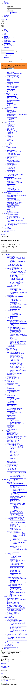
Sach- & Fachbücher (12, 87)
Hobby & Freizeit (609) (12, 531)
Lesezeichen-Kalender (12, 160)
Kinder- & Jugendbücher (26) (14, 610)
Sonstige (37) (13, 413)
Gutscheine (6, 47)
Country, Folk (10, 126)
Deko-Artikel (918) (14, 487)
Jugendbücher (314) (15, 309)
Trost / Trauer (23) (14, 285)
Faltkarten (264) (14, 559)
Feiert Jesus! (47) (14, 313)
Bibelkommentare (11, 96)
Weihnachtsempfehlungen (10, 41)
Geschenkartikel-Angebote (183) (15, 609)
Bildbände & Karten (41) (13, 602)
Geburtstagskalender (12, 156)
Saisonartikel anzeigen (12, 214)
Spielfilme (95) (10, 392)
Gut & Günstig (7, 38)
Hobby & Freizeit (11, 184)
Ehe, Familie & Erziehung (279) (18, 272)
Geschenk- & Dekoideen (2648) (15, 483)
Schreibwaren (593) (12, 585)
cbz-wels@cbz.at (8, 660)
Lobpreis (9, 138)
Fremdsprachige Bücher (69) (14, 267)
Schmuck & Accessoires (13, 186)
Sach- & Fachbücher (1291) (14, 327)
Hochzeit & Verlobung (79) (16, 563)
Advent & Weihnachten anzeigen (18, 622)
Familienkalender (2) (12, 437)
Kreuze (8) (12, 501)
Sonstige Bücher (11, 89)
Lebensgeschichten (11, 207)
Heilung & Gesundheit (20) (16, 279)
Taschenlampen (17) (15, 514)
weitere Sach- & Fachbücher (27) (18, 341)
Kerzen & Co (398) (15, 500)
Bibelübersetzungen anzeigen (17, 353)
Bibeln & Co (7, 31)
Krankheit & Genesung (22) (17, 566)
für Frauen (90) (13, 275)
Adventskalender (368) (15, 627)
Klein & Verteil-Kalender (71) (14, 443)
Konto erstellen (13, 12)
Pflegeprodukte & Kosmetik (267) (18, 541)
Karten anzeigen (14, 554)
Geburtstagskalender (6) (13, 440)
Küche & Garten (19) (15, 332)
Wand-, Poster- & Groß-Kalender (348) (16, 471)
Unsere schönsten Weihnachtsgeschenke (17, 223)
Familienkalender (11, 153)
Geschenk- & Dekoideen (13, 181)
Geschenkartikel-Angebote (13, 203)
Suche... (3, 53)
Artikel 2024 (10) (14, 454)
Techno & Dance (11, 143)
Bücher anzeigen (11, 72)
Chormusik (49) (11, 397)
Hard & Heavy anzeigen (16, 406)
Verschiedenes (7, 44)
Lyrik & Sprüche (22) (15, 325)
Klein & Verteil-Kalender (13, 158)
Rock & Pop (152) (11, 426)
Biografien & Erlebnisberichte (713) (15, 257)
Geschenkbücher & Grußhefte (14, 182)
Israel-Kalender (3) (11, 441)
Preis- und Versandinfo (6, 666)
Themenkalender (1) (12, 468)
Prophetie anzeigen (14, 318)
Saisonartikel (7, 40)
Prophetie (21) (10, 317)
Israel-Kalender (10, 157)
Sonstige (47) (13, 401)
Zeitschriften (10, 90)
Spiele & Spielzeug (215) (16, 546)
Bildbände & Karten (12, 196)
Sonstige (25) (10, 616)
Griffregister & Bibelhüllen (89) (14, 373)
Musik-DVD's (10, 115)
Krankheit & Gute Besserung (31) (18, 527)
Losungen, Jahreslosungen (13, 161)
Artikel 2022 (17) (14, 453)
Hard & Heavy (10, 129)
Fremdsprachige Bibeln (12, 98)
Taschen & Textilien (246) (16, 513)
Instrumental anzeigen (15, 412)
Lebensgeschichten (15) (13, 613)
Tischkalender (10, 172)
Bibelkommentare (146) (13, 351)
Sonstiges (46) (13, 629)
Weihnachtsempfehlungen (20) (11, 642)
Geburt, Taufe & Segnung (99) (17, 522)
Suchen (4, 250)
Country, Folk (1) (11, 402)
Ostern (8, 221)
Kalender (6, 36)
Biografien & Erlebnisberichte (14, 73)
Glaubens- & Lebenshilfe (13, 77)
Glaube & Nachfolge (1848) (17, 278)
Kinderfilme (10, 112)
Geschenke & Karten (9, 37)
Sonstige (9, 142)
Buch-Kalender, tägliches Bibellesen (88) (17, 436)
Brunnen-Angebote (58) (13, 603)
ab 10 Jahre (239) (14, 303)
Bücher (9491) (7, 254)
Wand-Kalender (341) (15, 476)
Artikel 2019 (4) (14, 450)
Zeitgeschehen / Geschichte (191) (18, 344)
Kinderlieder (10, 133)
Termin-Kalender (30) (12, 466)
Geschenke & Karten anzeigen (14, 178)
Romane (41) (10, 615)
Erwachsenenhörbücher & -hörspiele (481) (16, 290)
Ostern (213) (10, 638)
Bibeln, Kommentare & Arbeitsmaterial (16, 195)
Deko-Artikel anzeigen (18, 489)
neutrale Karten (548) (15, 570)
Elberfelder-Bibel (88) (15, 356)
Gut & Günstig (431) (9, 596)
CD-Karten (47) (14, 557)
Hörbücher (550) (11, 286)
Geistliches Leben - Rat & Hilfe (14, 202)
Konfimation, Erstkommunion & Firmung (17, 219)
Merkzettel (6, 15)
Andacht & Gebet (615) (16, 271)
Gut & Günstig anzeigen (13, 193)
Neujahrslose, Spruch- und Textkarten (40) (16, 568)
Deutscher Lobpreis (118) (16, 422)
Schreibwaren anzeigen (15, 587)
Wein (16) (15, 510)
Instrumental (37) (11, 411)
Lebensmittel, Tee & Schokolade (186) (18, 508)
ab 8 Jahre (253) (14, 302)
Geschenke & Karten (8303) (11, 479)
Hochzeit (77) (13, 525)
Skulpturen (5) (16, 490)
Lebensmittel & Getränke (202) (17, 503)
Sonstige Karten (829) (15, 573)
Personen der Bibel (11, 104)
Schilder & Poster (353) (16, 511)
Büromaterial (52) (14, 588)
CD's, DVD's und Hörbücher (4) (15, 605)
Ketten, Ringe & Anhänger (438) (18, 582)
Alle (5, 29)
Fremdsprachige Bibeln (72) (14, 369)
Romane (9, 209)
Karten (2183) (10, 553)
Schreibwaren (10, 188)
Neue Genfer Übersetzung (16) (17, 363)
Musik (5, 34)
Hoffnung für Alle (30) (15, 359)
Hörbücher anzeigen (15, 288)
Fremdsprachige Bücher (13, 76)
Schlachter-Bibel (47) (15, 366)
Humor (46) (10, 295)
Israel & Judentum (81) (15, 331)
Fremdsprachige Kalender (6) (14, 439)
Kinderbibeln (10, 103)
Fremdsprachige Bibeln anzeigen (18, 370)
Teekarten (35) (13, 574)
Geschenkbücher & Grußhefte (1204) (16, 518)
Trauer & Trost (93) (15, 575)
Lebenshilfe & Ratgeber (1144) (17, 281)
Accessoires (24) (14, 580)
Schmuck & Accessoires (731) (14, 577)
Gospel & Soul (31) (11, 404)
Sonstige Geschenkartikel (13, 189)
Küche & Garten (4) (12, 612)
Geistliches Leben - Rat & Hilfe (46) (16, 608)
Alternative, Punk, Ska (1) (16, 408)
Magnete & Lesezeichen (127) (17, 534)
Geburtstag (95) (14, 524)
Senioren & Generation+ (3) (17, 282)
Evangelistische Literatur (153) (17, 274)
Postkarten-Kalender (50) (13, 462)
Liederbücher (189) (11, 310)
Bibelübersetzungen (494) (13, 352)
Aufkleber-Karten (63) (15, 556)
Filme (5, 33)
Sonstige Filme (10, 118)
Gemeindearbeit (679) (15, 330)
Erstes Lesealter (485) (15, 307)
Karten (8, 185)
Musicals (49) (10, 425)
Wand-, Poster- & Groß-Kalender (15, 174)
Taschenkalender (11, 168)
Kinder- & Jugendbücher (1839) (15, 296)
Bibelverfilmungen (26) (12, 383)
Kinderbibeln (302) (11, 376)
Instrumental (10, 132)
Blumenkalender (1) (12, 434)
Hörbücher (9, 79)
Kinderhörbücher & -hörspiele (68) (18, 292)
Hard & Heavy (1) (11, 405)
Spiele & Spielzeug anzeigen (20, 547)
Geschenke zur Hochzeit (10, 45)
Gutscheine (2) (7, 648)
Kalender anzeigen (11, 147)
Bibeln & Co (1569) (9, 348)
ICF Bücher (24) (8, 644)
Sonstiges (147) (14, 316)
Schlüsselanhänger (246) (16, 584)
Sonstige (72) (13, 371)
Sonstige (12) (10, 427)
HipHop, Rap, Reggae (12, 131)
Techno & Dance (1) (12, 429)
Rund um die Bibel (11, 105)
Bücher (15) (13, 458)
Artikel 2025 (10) (14, 455)
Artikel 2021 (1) (14, 451)
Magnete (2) (16, 539)
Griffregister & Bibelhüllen (13, 100)
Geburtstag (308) (14, 561)
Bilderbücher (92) (14, 306)
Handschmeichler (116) (15, 497)
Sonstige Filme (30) (11, 391)
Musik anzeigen (11, 124)
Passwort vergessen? (15, 13)
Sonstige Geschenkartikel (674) (14, 595)
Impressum (3, 663)
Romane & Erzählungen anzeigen (18, 321)
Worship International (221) (16, 423)
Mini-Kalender (10, 163)
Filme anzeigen (10, 110)
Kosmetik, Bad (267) (18, 545)
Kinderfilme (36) (11, 384)
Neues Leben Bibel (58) (16, 365)
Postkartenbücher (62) (15, 571)
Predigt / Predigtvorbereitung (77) (18, 334)
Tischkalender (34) (11, 469)
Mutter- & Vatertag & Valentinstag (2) (16, 637)
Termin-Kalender (11, 170)
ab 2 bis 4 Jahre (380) (15, 300)
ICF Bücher (7, 43)
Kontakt (6, 2)
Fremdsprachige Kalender (13, 154)
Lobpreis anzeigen (14, 420)
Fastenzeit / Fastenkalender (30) (14, 633)
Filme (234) (6, 380)
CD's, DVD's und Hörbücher (14, 199)
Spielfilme (9, 119)
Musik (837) (7, 394)
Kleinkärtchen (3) (14, 564)
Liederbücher (10, 83)
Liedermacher (10, 136)
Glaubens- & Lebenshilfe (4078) (15, 268)
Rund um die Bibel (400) (13, 378)
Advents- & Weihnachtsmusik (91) (18, 626)
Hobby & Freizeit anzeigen (16, 532)
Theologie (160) (14, 339)
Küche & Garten (11, 206)
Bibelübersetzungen (12, 97)
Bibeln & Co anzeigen (12, 94)
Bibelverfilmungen (11, 111)
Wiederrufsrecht (4, 667)
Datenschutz (4, 665)
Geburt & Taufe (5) (14, 494)
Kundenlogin (7, 3)
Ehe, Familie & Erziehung (13, 200)
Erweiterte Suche (10, 53)
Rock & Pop (10, 140)
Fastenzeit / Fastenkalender (13, 217)
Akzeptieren (11, 68)
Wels (2, 673)
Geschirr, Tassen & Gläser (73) (17, 496)
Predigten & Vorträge (12, 117)
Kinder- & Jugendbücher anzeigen (18, 297)
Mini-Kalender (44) (11, 459)
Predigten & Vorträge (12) (13, 390)
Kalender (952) (7, 430)
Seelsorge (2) (13, 338)
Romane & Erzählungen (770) (14, 320)
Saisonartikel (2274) (9, 617)
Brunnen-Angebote (11, 198)
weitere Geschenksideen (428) (17, 517)
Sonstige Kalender (11, 167)
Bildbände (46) (10, 482)
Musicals (9, 139)
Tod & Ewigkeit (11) (15, 283)
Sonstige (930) (13, 528)
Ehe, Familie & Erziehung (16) (14, 606)
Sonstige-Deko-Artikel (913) (20, 492)
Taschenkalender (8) (12, 465)
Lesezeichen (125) (17, 538)
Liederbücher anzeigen (15, 311)
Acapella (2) (13, 399)
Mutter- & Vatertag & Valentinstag (15, 220)
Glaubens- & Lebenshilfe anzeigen (18, 270)
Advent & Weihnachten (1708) (14, 620)
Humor (8, 80)
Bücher (5, 30)
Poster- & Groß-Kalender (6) (17, 475)
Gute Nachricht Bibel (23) (16, 358)
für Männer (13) (14, 277)
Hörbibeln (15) (10, 374)
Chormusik (9, 125)
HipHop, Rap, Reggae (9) (13, 409)
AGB (2, 669)
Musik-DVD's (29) (11, 388)
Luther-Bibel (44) (14, 360)
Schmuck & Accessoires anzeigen (18, 578)
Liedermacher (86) (11, 418)
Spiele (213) (16, 552)
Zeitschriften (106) (11, 346)
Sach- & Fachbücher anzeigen (17, 328)
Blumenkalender (11, 150)
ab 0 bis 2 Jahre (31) (15, 299)
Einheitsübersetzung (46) (16, 355)
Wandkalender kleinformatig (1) (18, 478)
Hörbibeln (9, 101)
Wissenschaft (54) (14, 342)
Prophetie (9, 84)
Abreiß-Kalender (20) (12, 433)
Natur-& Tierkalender (12, 164)
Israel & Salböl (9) (14, 499)
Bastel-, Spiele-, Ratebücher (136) (18, 304)
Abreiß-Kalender (11, 149)
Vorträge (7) (13, 293)
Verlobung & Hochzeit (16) (16, 515)
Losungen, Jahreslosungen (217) (15, 446)
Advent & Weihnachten (12, 216)
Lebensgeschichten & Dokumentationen (17, 114)
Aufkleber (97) (13, 486)
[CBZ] (4, 19)
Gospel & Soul (10, 128)
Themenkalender (11, 171)
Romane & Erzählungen (13, 86)
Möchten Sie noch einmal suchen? (10, 246)
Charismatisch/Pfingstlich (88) (14, 265)
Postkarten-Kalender (12, 165)
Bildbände (9, 179)
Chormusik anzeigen (15, 398)
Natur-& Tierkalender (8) (13, 461)
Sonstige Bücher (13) (12, 345)
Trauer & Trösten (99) (15, 529)
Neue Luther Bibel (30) (15, 362)
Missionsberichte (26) (15, 264)
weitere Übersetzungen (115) (17, 367)
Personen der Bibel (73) (13, 377)
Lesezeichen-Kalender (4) (13, 444)
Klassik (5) (9, 416)
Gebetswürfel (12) (14, 493)
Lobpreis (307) (10, 419)
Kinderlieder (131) (11, 415)
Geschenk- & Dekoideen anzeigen (18, 485)
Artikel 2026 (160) (14, 457)
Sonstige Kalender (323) (13, 464)
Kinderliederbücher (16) (16, 314)
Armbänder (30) (14, 581)
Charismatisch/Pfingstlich (13, 75)
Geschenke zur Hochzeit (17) (11, 647)
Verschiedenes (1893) (9, 645)
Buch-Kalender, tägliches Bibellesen (16, 151)
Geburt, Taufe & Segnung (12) (17, 560)
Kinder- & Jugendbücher (13, 82)
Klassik (8, 135)
